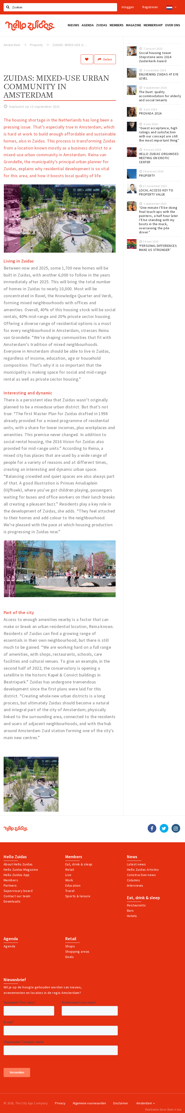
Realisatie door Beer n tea (163, 1109)
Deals (69, 957)
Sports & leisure (78, 896)
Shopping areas (77, 951)
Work (69, 880)
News (132, 856)
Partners (10, 885)
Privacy (60, 1103)
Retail (69, 869)
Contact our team (17, 896)
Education (72, 885)
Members (11, 880)
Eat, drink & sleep (143, 897)
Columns (133, 880)
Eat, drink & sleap (78, 864)
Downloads (12, 901)
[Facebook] (152, 828)
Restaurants (136, 905)
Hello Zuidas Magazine (21, 869)
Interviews (135, 885)
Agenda (11, 938)
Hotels (132, 916)
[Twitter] (164, 828)
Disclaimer (120, 1103)
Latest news (136, 864)
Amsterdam (144, 1103)
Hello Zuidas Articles (143, 869)
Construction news (141, 875)
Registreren (150, 7)
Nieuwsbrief (15, 979)
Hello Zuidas (15, 856)
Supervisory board (18, 891)
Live (68, 875)
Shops (70, 946)
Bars (130, 910)
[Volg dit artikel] (87, 59)
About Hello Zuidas (18, 864)
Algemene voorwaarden (89, 1103)
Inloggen (128, 7)
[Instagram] (176, 828)
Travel (70, 891)
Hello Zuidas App (17, 875)
